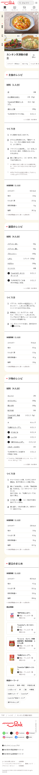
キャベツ (11, 396)
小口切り (21, 172)
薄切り (12, 482)
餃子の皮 (11, 410)
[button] (25, 3)
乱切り (27, 303)
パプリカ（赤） (13, 244)
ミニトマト (11, 268)
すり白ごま (14, 432)
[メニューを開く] (36, 3)
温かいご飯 (11, 109)
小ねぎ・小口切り (14, 447)
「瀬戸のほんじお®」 (17, 442)
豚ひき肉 (11, 405)
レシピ (10, 715)
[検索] (20, 3)
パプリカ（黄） (13, 249)
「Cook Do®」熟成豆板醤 (14, 416)
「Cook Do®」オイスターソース (17, 274)
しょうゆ (14, 437)
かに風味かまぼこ (14, 97)
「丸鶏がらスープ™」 (14, 427)
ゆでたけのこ (12, 401)
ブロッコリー (12, 254)
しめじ (10, 258)
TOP (2, 715)
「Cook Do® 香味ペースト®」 (15, 103)
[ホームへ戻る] (8, 3)
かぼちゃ (11, 263)
